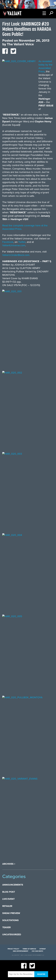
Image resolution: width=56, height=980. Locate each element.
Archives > (8, 864)
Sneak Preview (11, 913)
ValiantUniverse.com (13, 245)
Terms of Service (29, 949)
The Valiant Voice (20, 44)
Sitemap (42, 949)
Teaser (6, 927)
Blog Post (8, 891)
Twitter (22, 242)
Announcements (12, 884)
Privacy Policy (13, 949)
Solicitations (10, 920)
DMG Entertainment (20, 951)
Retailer (7, 906)
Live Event (8, 899)
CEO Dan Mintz (37, 951)
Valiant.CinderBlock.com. (16, 255)
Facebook (7, 242)
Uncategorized (11, 934)
